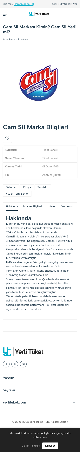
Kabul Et (50, 445)
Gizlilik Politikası (31, 445)
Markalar (23, 39)
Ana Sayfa (9, 39)
